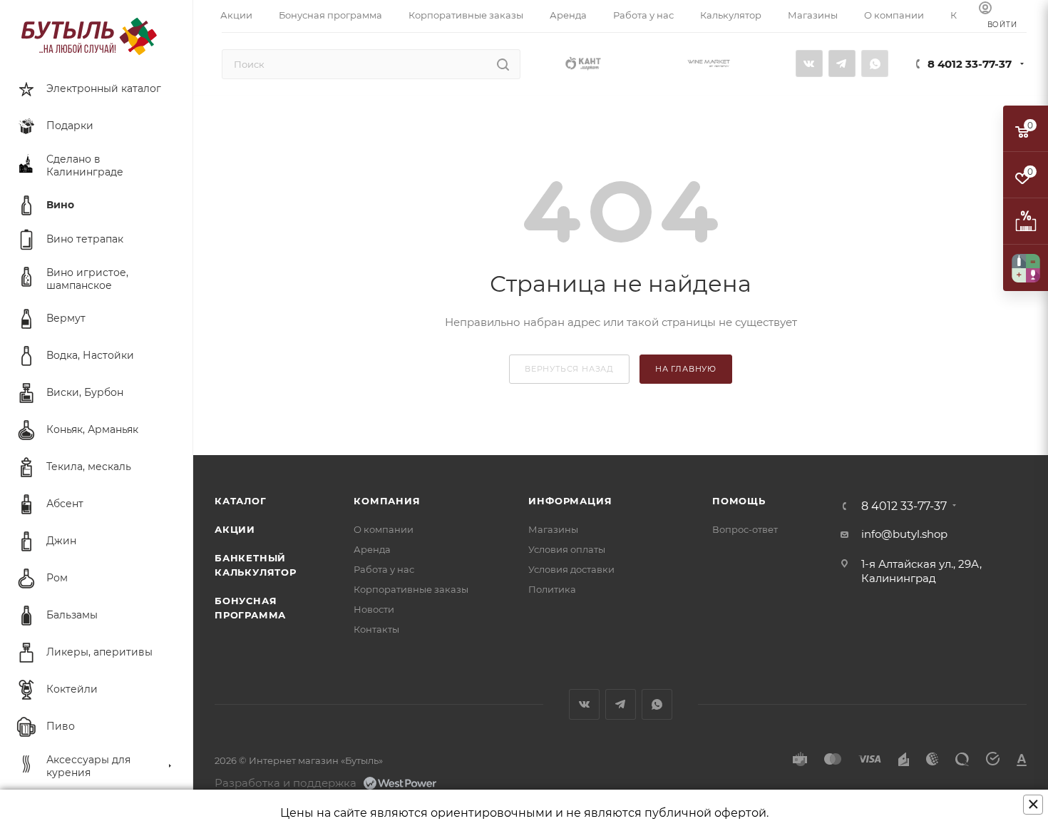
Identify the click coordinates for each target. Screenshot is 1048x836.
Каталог (241, 500)
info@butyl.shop (904, 534)
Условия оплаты (566, 549)
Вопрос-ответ (745, 529)
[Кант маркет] (583, 62)
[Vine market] (709, 62)
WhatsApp (874, 63)
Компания (387, 500)
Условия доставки (571, 569)
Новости (374, 609)
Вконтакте (809, 63)
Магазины (553, 529)
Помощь (739, 500)
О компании (383, 529)
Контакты (376, 629)
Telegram (842, 63)
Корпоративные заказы (411, 589)
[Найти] (503, 64)
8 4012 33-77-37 (970, 64)
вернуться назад (569, 369)
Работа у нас (384, 569)
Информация (570, 500)
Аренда (372, 549)
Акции (235, 529)
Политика (552, 589)
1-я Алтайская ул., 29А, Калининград (921, 571)
